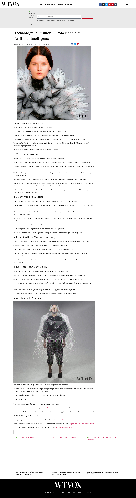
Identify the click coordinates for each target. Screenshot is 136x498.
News (41, 4)
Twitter (91, 424)
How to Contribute (69, 492)
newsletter (62, 420)
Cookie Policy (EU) (84, 492)
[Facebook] (100, 4)
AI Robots (60, 4)
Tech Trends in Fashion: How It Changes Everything (102, 472)
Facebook (85, 424)
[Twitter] (106, 4)
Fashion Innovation (20, 432)
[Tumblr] (115, 4)
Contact (48, 492)
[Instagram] (103, 4)
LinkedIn (78, 424)
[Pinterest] (112, 4)
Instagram (71, 424)
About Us (56, 492)
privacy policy (70, 20)
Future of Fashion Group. (63, 428)
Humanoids (68, 4)
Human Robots (50, 4)
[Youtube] (109, 4)
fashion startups (50, 408)
